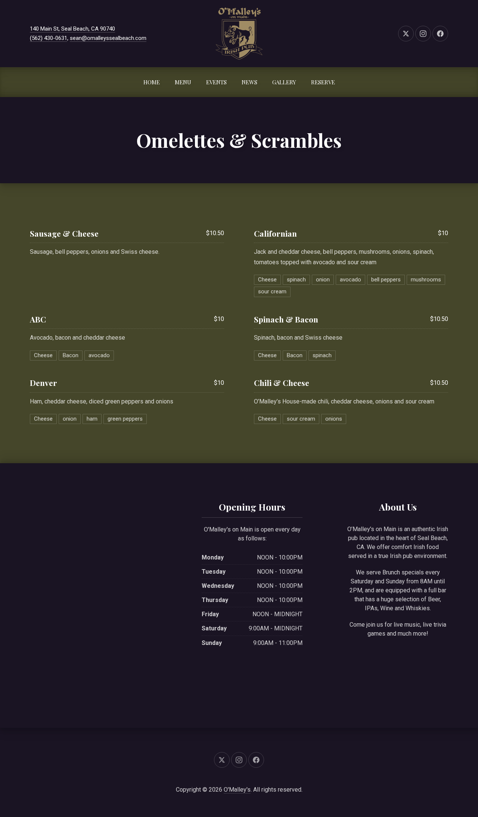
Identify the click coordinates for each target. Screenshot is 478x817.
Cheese (267, 279)
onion (323, 279)
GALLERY (284, 82)
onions (333, 418)
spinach (296, 279)
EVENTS (216, 82)
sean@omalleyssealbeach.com (108, 38)
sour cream (272, 291)
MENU (183, 82)
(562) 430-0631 (48, 38)
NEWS (249, 82)
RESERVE (323, 82)
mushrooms (426, 279)
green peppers (125, 418)
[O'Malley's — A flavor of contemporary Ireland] (239, 33)
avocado (350, 279)
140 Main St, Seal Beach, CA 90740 (72, 28)
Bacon (70, 355)
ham (92, 418)
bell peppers (386, 279)
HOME (151, 82)
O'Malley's (237, 789)
